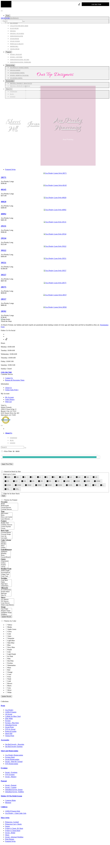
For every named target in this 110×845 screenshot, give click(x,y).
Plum (9, 668)
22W (9, 485)
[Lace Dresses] (6, 519)
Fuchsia (10, 663)
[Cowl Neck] (6, 580)
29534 (3, 238)
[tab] (57, 433)
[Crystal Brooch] (6, 557)
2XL (17, 489)
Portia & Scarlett (10, 731)
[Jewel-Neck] (6, 586)
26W (29, 485)
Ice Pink (10, 656)
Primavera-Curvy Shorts (13, 824)
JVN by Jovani (10, 729)
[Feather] (4, 565)
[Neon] (3, 546)
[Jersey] (4, 567)
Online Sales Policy (11, 390)
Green (9, 631)
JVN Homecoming (11, 764)
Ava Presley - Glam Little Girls (15, 813)
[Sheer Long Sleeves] (7, 605)
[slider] (98, 457)
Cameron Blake (10, 800)
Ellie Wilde (9, 718)
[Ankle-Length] (5, 571)
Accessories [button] (5, 740)
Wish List (8, 402)
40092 (3, 214)
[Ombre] (3, 548)
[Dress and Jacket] (6, 517)
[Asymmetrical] (5, 573)
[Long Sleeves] (7, 603)
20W (98, 481)
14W (68, 481)
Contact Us (9, 378)
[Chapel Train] (5, 574)
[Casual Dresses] (9, 507)
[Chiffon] (4, 563)
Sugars (7, 826)
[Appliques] (6, 552)
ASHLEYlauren (10, 712)
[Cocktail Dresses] (9, 509)
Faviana (8, 721)
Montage (8, 802)
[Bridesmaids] (9, 506)
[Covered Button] (6, 532)
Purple (9, 649)
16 (87, 477)
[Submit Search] (24, 21)
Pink (9, 659)
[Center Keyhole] (7, 527)
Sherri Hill (13, 125)
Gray (9, 688)
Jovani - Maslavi (10, 777)
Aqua (9, 636)
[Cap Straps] (6, 609)
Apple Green (11, 629)
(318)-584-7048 (6, 372)
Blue (9, 645)
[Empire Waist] (6, 592)
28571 (3, 177)
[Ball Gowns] (6, 513)
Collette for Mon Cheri (13, 716)
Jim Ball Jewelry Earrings (14, 746)
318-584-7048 (96, 4)
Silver (9, 690)
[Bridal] (9, 504)
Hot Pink (10, 661)
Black (9, 686)
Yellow (9, 625)
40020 (3, 202)
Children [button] (4, 807)
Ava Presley (9, 710)
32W (60, 485)
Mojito (9, 627)
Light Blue (11, 640)
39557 (3, 275)
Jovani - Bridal (10, 833)
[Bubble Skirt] (7, 523)
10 (62, 477)
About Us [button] (8, 433)
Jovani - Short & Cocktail (13, 761)
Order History (10, 399)
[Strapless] (6, 614)
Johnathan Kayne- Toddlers (14, 792)
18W (88, 481)
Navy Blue (11, 647)
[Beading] (6, 553)
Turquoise (10, 638)
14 (79, 477)
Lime (9, 634)
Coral (9, 674)
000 (8, 477)
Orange (9, 672)
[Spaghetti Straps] (6, 613)
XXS (70, 485)
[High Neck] (6, 584)
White (9, 692)
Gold (9, 681)
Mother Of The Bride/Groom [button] (11, 796)
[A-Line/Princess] (6, 590)
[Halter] (6, 582)
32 (58, 481)
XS (79, 485)
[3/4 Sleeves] (7, 601)
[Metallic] (3, 544)
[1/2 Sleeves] (7, 599)
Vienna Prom (9, 736)
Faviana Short (10, 757)
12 (71, 477)
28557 (3, 299)
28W (39, 485)
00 (17, 477)
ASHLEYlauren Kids (12, 811)
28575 (3, 287)
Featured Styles (10, 169)
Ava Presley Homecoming (68, 124)
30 (50, 481)
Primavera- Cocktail (12, 822)
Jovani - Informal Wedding (14, 837)
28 (41, 481)
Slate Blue (10, 643)
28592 (3, 311)
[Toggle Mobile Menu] (2, 425)
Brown (9, 683)
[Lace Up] (6, 536)
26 (33, 481)
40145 (3, 189)
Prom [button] (3, 706)
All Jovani (8, 714)
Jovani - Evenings (11, 772)
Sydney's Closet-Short (12, 830)
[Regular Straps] (6, 611)
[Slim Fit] (6, 595)
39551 (3, 262)
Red (8, 670)
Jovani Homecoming (12, 759)
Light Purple (11, 654)
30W (50, 485)
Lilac (9, 652)
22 (16, 481)
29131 (3, 226)
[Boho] (6, 515)
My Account (9, 397)
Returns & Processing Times (14, 380)
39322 (3, 250)
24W (19, 485)
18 (96, 477)
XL (8, 489)
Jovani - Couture (10, 787)
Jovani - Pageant (10, 785)
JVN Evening (10, 774)
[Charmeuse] (4, 561)
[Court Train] (5, 576)
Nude (9, 679)
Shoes (7, 835)
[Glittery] (3, 542)
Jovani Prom (9, 727)
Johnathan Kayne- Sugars (14, 789)
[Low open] (6, 538)
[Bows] (6, 555)
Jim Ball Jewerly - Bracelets (14, 744)
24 (25, 481)
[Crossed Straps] (6, 534)
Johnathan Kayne (11, 725)
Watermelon (11, 665)
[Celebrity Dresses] (7, 525)
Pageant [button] (4, 781)
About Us (8, 388)
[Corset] (7, 528)
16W (78, 481)
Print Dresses (9, 839)
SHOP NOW (5, 18)
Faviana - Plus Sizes (12, 723)
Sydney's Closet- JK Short (14, 828)
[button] (7, 15)
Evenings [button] (4, 768)
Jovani (34, 124)
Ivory (9, 677)
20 (8, 481)
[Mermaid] (6, 593)
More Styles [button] (5, 818)
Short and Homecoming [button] (9, 751)
